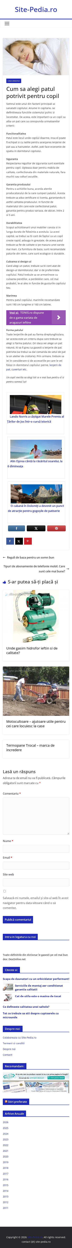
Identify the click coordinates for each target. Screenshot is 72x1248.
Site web (8, 874)
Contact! (7, 1054)
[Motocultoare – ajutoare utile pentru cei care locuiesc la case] (36, 669)
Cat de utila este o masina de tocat (38, 996)
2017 (5, 1173)
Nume (8, 841)
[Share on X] (19, 541)
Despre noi (9, 1049)
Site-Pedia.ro (36, 9)
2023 (5, 1139)
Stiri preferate (17, 1102)
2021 (5, 1150)
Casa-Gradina (14, 81)
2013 (5, 1196)
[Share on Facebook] (10, 541)
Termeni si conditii (14, 1043)
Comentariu (12, 793)
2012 (5, 1202)
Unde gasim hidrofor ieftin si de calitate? (31, 650)
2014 (5, 1190)
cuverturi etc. (19, 369)
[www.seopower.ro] (36, 1074)
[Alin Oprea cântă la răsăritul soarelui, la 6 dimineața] (36, 449)
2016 (5, 1179)
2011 (5, 1208)
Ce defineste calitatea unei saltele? (26, 1006)
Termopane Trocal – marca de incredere (30, 747)
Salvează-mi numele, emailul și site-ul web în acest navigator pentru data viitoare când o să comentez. (36, 903)
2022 (5, 1145)
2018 (5, 1168)
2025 (5, 1128)
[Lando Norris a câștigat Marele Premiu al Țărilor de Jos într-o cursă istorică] (35, 404)
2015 (5, 1185)
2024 (5, 1133)
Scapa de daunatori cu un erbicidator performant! (36, 979)
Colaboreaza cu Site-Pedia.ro (19, 1037)
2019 (5, 1162)
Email (7, 858)
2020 (5, 1156)
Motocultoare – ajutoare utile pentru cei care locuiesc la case (36, 723)
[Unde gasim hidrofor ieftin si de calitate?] (36, 592)
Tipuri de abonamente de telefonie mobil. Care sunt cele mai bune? (34, 568)
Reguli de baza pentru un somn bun (30, 557)
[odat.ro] (36, 1082)
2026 (5, 1122)
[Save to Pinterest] (28, 541)
